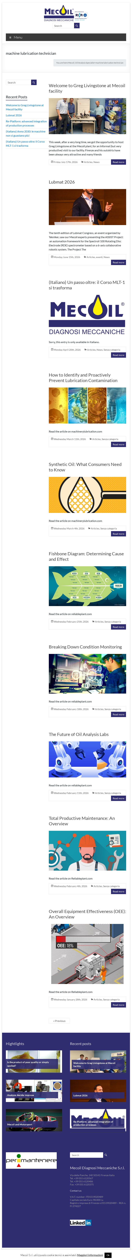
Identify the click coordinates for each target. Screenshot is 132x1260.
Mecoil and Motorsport (19, 1124)
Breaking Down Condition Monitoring (85, 646)
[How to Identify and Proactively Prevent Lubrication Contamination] (87, 406)
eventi (99, 257)
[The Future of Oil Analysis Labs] (87, 760)
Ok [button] (108, 1255)
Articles (88, 162)
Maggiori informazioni (90, 1255)
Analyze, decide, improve (20, 1095)
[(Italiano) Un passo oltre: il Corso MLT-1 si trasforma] (87, 315)
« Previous (59, 1020)
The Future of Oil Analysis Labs (79, 734)
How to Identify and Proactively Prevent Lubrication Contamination (83, 377)
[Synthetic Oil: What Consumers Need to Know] (87, 496)
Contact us (75, 1190)
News (97, 162)
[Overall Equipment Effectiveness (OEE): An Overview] (87, 955)
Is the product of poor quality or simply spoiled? (28, 1064)
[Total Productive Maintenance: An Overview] (87, 851)
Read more (118, 162)
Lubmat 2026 (62, 182)
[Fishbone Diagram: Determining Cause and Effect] (87, 587)
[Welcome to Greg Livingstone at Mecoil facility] (87, 117)
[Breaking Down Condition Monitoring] (87, 674)
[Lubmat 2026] (87, 208)
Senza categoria (112, 349)
